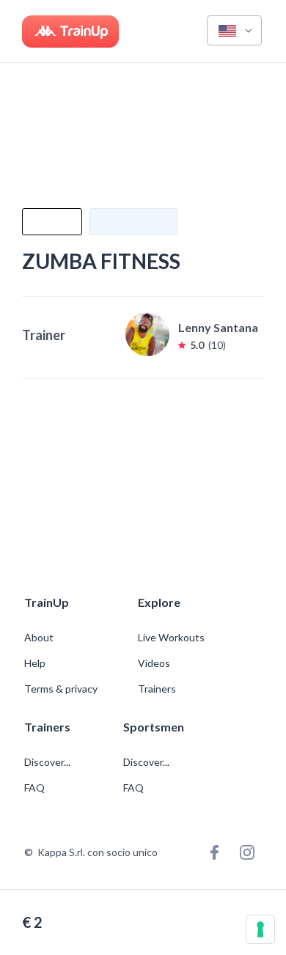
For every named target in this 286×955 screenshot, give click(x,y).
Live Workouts (171, 638)
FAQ (34, 788)
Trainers (157, 689)
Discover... (48, 762)
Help (34, 663)
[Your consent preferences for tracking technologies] (260, 929)
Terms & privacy (61, 689)
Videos (154, 663)
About (39, 638)
